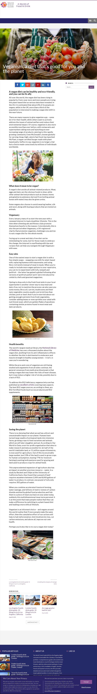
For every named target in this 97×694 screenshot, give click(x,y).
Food (9, 32)
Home (4, 32)
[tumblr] (48, 85)
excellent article (27, 385)
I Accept (86, 682)
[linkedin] (43, 85)
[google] (27, 85)
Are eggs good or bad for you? (48, 609)
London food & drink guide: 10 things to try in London (30, 611)
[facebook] (17, 85)
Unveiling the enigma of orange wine (47, 582)
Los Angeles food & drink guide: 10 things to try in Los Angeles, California (19, 582)
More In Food (13, 591)
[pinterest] (37, 85)
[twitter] (22, 85)
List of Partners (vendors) (52, 691)
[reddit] (32, 85)
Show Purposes (86, 687)
